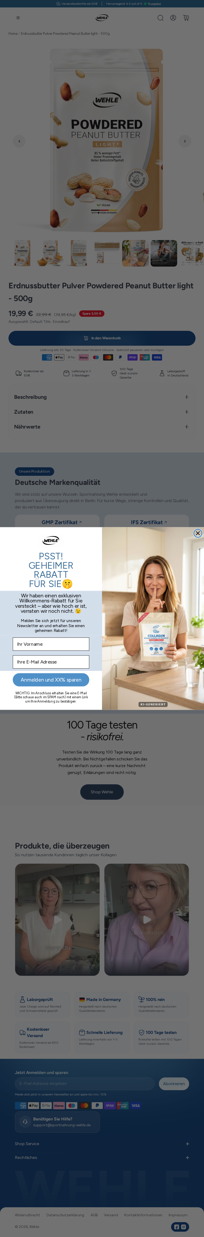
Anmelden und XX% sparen (51, 680)
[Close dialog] (198, 533)
